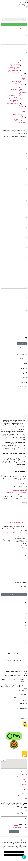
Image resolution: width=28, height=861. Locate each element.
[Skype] (25, 664)
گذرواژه (25, 818)
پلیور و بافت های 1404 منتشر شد (18, 522)
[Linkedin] (18, 126)
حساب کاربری (22, 73)
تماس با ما (22, 84)
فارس (22, 632)
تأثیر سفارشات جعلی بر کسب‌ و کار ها (17, 492)
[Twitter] (15, 664)
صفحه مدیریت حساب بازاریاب (13, 67)
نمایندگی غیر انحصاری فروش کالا (17, 418)
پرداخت (23, 76)
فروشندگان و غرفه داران (22, 776)
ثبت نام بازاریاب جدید (15, 65)
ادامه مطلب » (24, 502)
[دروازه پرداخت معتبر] (25, 726)
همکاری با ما (22, 90)
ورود (16, 824)
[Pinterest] (22, 664)
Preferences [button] (24, 847)
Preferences (14, 857)
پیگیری (23, 78)
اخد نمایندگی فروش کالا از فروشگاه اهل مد (15, 607)
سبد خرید (23, 75)
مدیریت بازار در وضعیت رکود (18, 456)
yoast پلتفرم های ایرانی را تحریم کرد (17, 608)
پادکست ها (21, 416)
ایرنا (22, 613)
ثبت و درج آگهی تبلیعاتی (22, 795)
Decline (14, 854)
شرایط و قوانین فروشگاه (16, 87)
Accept (14, 851)
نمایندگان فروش (23, 784)
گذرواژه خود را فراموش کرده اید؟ (20, 827)
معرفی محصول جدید (20, 428)
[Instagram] (25, 126)
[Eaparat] (15, 126)
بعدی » (22, 547)
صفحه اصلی (22, 60)
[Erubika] (8, 126)
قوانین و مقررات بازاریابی (14, 70)
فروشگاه (20, 62)
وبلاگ (23, 79)
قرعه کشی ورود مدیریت (16, 82)
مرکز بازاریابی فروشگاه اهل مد (15, 64)
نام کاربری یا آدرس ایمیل (21, 813)
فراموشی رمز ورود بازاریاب (13, 71)
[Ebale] (11, 126)
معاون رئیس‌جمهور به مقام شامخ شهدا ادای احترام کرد (13, 625)
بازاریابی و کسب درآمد (15, 68)
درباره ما (23, 86)
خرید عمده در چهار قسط (20, 535)
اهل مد (22, 600)
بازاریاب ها (25, 779)
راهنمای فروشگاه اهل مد (16, 89)
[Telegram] (22, 126)
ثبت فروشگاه (24, 793)
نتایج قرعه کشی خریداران (16, 81)
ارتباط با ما (25, 786)
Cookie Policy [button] (20, 846)
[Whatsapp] (8, 664)
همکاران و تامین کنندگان (22, 781)
